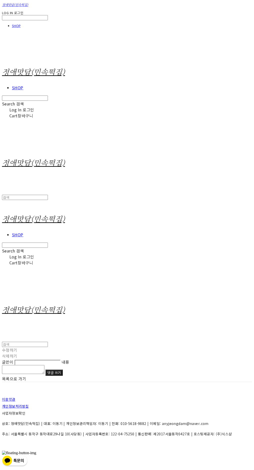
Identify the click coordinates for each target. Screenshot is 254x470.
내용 (65, 362)
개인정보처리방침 (15, 406)
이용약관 (8, 399)
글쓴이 (7, 362)
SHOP (16, 26)
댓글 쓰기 (54, 372)
